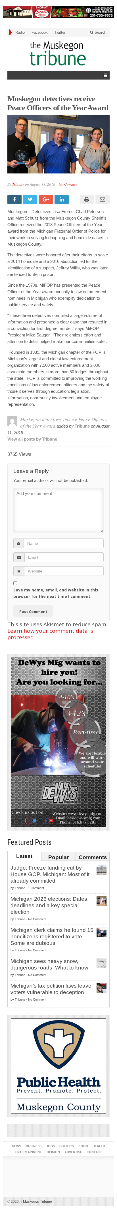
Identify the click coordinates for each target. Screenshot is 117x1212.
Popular (58, 857)
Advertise (73, 1152)
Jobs (50, 1146)
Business (33, 1146)
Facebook (40, 32)
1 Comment (36, 888)
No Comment (69, 184)
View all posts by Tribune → (34, 439)
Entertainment (28, 1152)
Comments (93, 857)
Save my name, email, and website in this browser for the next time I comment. (55, 593)
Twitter (60, 32)
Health (99, 1146)
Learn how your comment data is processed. (50, 634)
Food (83, 1146)
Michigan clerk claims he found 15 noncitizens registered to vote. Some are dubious (52, 936)
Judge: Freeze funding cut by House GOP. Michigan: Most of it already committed (50, 874)
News (16, 1146)
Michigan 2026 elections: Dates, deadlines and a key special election (50, 905)
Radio (20, 32)
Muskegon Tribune (36, 1202)
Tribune (18, 184)
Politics (66, 1146)
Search (99, 32)
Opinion (53, 1152)
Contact (94, 1152)
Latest (24, 856)
